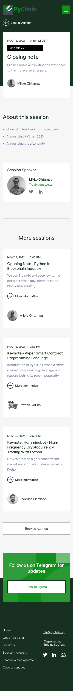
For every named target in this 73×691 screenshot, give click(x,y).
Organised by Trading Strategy (54, 643)
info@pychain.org (54, 632)
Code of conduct (14, 667)
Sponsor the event (15, 652)
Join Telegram (36, 587)
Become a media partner (19, 660)
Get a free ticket (13, 637)
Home (7, 630)
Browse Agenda (36, 528)
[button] (66, 9)
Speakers (9, 645)
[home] (19, 10)
